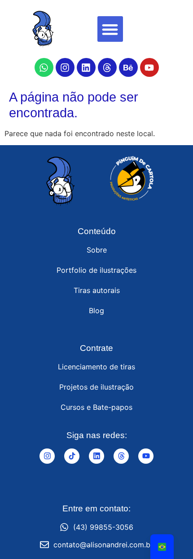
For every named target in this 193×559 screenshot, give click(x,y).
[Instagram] (65, 67)
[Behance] (128, 67)
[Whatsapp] (44, 67)
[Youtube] (149, 67)
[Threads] (107, 67)
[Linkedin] (86, 67)
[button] (110, 29)
